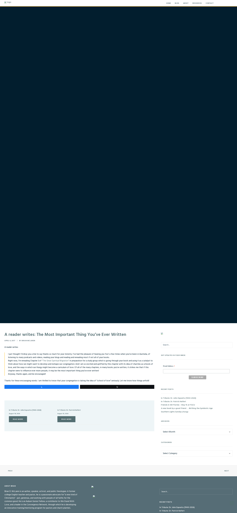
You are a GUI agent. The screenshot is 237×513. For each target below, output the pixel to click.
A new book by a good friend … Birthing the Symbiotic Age (187, 408)
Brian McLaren (28, 341)
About (185, 3)
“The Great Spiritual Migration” (55, 360)
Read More (18, 419)
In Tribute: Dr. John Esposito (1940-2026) (25, 410)
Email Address (169, 366)
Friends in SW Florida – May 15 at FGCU (178, 405)
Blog (177, 3)
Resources (197, 3)
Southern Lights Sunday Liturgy (174, 411)
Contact (210, 3)
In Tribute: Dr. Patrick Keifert (69, 410)
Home (168, 3)
